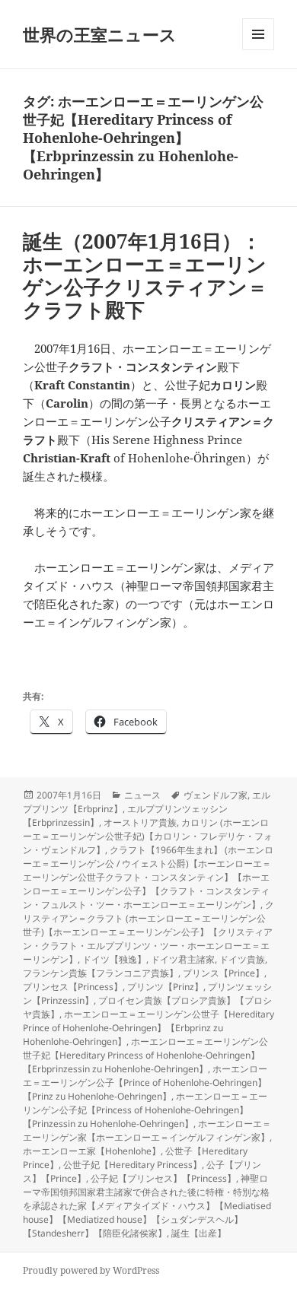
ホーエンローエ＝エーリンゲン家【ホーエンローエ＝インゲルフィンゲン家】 (147, 1130)
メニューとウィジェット (258, 49)
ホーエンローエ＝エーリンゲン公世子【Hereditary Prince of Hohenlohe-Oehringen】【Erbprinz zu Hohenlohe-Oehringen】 (148, 1028)
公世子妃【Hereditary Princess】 (132, 1164)
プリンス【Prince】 (223, 973)
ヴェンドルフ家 (216, 795)
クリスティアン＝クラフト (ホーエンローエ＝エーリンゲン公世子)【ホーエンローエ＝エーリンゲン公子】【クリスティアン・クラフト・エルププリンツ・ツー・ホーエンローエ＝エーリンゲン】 (148, 932)
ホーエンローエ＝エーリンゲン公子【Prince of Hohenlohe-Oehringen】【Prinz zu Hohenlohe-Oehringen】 (145, 1082)
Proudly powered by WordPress (91, 1270)
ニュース (142, 795)
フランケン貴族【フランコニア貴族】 (100, 973)
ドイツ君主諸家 (183, 959)
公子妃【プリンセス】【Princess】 (163, 1178)
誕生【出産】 (198, 1233)
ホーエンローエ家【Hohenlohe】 (92, 1151)
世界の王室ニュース (100, 34)
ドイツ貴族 (242, 959)
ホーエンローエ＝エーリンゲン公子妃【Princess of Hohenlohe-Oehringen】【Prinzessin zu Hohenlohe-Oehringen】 (145, 1110)
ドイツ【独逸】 (114, 959)
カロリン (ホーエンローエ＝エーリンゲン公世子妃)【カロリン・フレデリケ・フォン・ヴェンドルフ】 (148, 836)
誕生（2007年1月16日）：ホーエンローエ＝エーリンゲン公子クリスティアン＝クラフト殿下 (145, 275)
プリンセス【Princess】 (73, 986)
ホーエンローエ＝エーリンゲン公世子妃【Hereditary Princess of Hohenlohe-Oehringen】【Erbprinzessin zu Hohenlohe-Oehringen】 (145, 1055)
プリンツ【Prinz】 (165, 986)
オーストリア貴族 (140, 822)
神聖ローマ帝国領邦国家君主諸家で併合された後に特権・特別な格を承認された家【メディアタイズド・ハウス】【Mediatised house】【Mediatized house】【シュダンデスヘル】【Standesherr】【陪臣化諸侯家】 (147, 1206)
